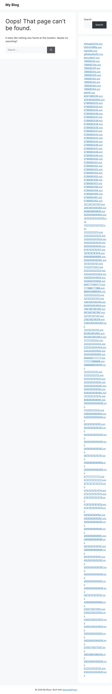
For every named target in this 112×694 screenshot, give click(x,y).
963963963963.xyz (95, 337)
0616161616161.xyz (94, 424)
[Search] (51, 50)
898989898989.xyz (94, 256)
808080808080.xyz (94, 399)
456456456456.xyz (95, 302)
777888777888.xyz (94, 288)
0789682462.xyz (93, 200)
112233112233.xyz (94, 410)
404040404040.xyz (95, 385)
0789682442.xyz (93, 134)
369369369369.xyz (95, 207)
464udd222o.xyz (93, 43)
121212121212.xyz (93, 232)
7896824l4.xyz (92, 89)
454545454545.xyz (94, 242)
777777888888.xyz (94, 361)
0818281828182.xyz (94, 514)
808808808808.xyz (94, 211)
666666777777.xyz (94, 358)
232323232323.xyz (94, 235)
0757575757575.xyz (95, 494)
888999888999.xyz (94, 291)
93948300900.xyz (94, 99)
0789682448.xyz (93, 152)
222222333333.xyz (94, 344)
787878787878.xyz (94, 253)
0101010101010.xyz (94, 378)
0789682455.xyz (93, 176)
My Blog (12, 5)
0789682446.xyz (93, 145)
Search (88, 19)
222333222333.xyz (94, 270)
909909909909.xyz (95, 214)
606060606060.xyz (95, 392)
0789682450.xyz (93, 159)
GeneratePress (69, 689)
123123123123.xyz (94, 295)
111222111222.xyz (93, 267)
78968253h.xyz (92, 75)
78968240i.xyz (92, 78)
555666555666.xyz (94, 281)
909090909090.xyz (95, 260)
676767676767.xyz (94, 249)
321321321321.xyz (94, 298)
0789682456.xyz (93, 179)
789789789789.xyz (94, 309)
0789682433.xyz (93, 103)
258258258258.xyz (94, 319)
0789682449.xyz (93, 155)
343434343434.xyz (95, 239)
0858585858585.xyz (95, 535)
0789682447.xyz (93, 148)
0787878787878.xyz (95, 504)
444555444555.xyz (94, 277)
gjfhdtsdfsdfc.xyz (93, 54)
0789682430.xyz (93, 127)
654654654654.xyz (95, 305)
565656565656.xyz (94, 246)
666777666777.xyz (94, 284)
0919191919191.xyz (94, 556)
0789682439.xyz (93, 124)
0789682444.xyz (93, 141)
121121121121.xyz (93, 371)
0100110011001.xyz (94, 609)
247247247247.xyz (94, 204)
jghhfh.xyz (89, 92)
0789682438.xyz (93, 120)
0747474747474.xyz (95, 490)
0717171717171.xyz (94, 476)
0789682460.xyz (93, 193)
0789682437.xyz (93, 117)
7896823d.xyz (92, 61)
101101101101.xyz (93, 263)
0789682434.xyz (93, 106)
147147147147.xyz (94, 316)
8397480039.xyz (93, 96)
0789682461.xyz (93, 197)
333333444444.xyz (95, 347)
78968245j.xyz (92, 82)
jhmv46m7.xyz (92, 57)
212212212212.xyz (94, 375)
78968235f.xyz (92, 68)
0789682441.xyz (93, 131)
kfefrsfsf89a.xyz (93, 47)
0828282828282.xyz (95, 518)
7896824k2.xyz (92, 85)
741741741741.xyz (93, 330)
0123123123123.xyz (95, 668)
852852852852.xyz (94, 333)
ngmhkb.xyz (90, 50)
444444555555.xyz (94, 351)
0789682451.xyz (93, 162)
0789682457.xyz (93, 183)
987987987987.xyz (94, 312)
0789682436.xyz (93, 113)
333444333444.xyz (95, 274)
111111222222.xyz (93, 340)
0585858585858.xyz (95, 413)
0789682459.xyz (93, 190)
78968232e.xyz (92, 64)
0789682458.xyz (93, 186)
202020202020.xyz (94, 382)
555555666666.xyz (94, 354)
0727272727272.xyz (95, 480)
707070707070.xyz (94, 396)
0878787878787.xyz (95, 546)
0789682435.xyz (93, 110)
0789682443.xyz (93, 138)
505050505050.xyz (94, 389)
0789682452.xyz (93, 166)
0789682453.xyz (93, 169)
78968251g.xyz (92, 71)
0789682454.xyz (93, 172)
